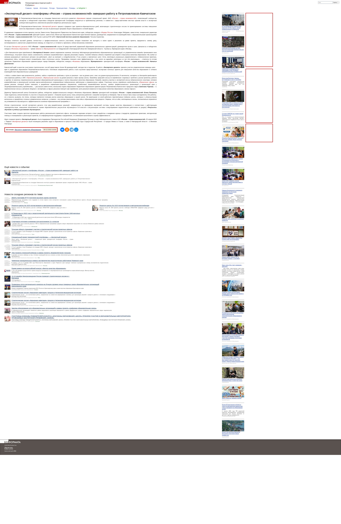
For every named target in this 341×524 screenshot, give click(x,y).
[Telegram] (71, 130)
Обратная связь (8, 447)
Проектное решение (34, 78)
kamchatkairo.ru (11, 27)
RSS (15, 451)
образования (81, 18)
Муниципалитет (49, 49)
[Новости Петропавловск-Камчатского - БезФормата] (10, 2)
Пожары (72, 8)
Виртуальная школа (51, 78)
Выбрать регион (8, 448)
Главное (28, 8)
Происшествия (61, 8)
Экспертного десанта (19, 46)
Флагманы (76, 61)
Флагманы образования (20, 49)
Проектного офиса (146, 82)
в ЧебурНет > (82, 8)
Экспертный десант (49, 26)
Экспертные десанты (20, 121)
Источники (43, 8)
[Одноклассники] (67, 130)
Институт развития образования (28, 130)
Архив (35, 8)
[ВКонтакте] (62, 130)
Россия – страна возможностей (124, 18)
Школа (38, 49)
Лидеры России (107, 32)
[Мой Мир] (76, 130)
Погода (52, 8)
